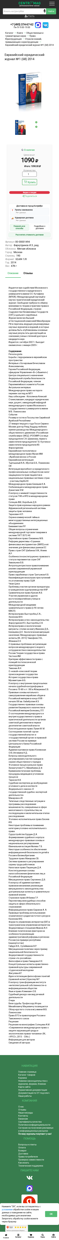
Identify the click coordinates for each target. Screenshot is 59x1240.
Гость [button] (31, 16)
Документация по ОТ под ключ (33, 1093)
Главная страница (27, 1072)
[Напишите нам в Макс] (38, 25)
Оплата (22, 1147)
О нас (21, 1106)
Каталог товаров (26, 1075)
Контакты (23, 1116)
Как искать (23, 1162)
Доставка (23, 1153)
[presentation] (36, 122)
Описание (13, 273)
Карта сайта (24, 1087)
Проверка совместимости (31, 1159)
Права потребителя (28, 1156)
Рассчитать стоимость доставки (30, 235)
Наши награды (25, 1113)
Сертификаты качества (30, 1122)
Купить (32, 182)
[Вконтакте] (29, 1178)
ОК (51, 1214)
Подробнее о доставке (39, 227)
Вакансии (23, 1119)
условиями (7, 1209)
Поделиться (30, 196)
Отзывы (28, 273)
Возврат (22, 1150)
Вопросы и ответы (27, 1144)
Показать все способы (19, 227)
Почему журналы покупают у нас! (34, 1134)
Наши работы (25, 1096)
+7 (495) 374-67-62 (21, 24)
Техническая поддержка (30, 1166)
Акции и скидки (29, 192)
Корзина (22, 1078)
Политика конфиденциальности (34, 1125)
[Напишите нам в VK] (46, 25)
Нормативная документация (32, 1090)
